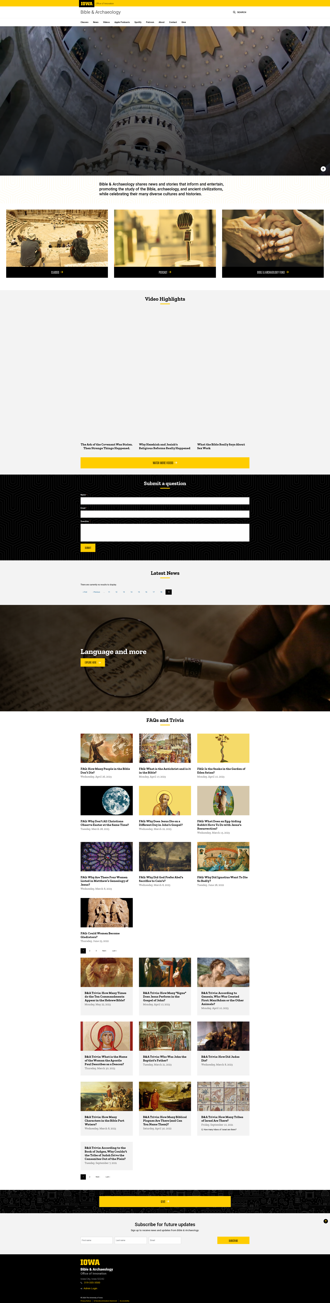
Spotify (137, 22)
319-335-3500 (92, 1282)
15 (140, 592)
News (95, 22)
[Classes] (57, 238)
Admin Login (90, 1288)
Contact (173, 22)
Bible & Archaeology (101, 12)
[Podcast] (165, 238)
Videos (106, 22)
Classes (84, 22)
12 (117, 592)
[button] (239, 12)
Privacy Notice (86, 1301)
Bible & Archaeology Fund (271, 272)
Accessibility (124, 1301)
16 (147, 592)
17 (154, 592)
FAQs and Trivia (165, 720)
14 (132, 592)
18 (162, 592)
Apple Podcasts (122, 22)
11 (110, 592)
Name (83, 495)
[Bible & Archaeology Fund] (273, 238)
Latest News (165, 573)
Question (85, 521)
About (161, 22)
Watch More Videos (163, 463)
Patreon (150, 22)
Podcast (163, 272)
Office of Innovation (105, 3)
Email (83, 508)
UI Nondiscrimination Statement (105, 1301)
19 (170, 593)
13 (125, 592)
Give (184, 22)
